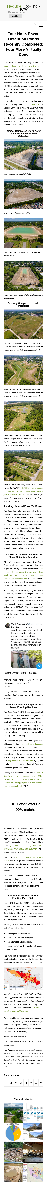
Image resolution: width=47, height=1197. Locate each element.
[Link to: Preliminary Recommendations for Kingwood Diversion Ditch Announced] (33, 1132)
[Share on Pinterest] (16, 1082)
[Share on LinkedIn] (21, 1082)
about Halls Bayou (21, 65)
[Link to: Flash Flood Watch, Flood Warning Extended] (13, 1113)
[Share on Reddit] (36, 1082)
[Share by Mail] (41, 1082)
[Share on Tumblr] (26, 1082)
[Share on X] (11, 1082)
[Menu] (39, 25)
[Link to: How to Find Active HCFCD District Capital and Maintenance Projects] (33, 1172)
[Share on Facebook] (6, 1082)
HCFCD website (31, 104)
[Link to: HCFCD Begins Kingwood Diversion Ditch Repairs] (13, 1152)
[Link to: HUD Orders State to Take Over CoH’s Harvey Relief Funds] (33, 1152)
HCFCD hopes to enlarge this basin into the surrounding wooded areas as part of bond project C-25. (23, 491)
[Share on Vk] (31, 1082)
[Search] (33, 25)
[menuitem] (33, 25)
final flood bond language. (31, 743)
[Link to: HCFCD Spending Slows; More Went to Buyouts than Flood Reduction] (13, 1132)
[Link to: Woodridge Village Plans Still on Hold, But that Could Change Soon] (13, 1172)
